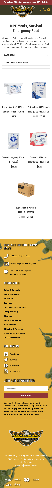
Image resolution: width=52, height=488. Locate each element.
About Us (8, 298)
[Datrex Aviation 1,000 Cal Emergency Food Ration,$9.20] (13, 89)
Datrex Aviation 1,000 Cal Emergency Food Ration (13, 109)
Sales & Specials (12, 290)
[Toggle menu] (4, 10)
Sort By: (8, 62)
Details (45, 2)
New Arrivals (10, 324)
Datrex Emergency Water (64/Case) (13, 160)
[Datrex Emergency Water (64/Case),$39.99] (13, 139)
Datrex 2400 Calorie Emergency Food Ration (38, 160)
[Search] (40, 9)
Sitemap (8, 316)
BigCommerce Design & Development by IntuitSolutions (26, 460)
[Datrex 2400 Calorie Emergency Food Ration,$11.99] (39, 139)
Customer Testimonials (15, 307)
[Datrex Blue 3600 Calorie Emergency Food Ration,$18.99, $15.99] (39, 89)
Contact (8, 303)
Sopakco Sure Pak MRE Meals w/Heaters (26, 210)
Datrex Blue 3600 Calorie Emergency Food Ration (39, 109)
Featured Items (11, 294)
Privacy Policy (30, 465)
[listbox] (31, 62)
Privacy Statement (13, 320)
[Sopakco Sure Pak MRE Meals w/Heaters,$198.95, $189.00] (26, 189)
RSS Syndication (12, 337)
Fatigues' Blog (11, 311)
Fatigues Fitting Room (14, 333)
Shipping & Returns (13, 329)
